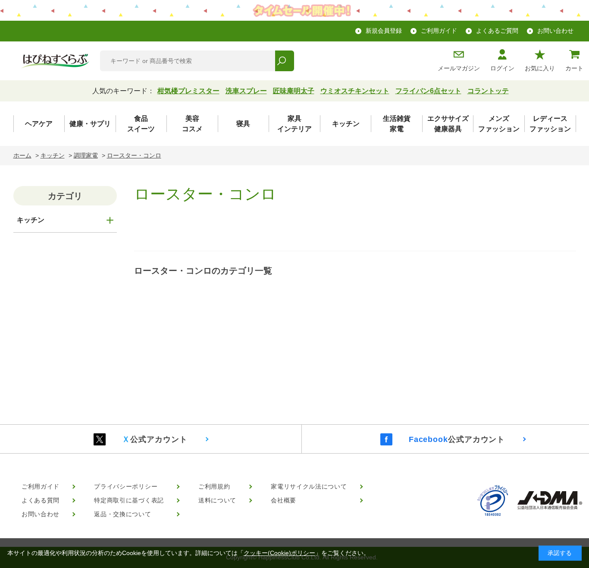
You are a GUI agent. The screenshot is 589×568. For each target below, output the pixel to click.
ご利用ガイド (439, 30)
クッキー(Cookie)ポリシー (279, 552)
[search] (284, 60)
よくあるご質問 (497, 30)
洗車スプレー (246, 91)
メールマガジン (459, 68)
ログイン (502, 68)
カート (574, 68)
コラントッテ (488, 91)
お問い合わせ (555, 30)
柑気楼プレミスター (188, 91)
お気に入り (540, 68)
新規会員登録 (384, 30)
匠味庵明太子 (293, 91)
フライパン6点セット (428, 91)
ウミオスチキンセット (354, 91)
